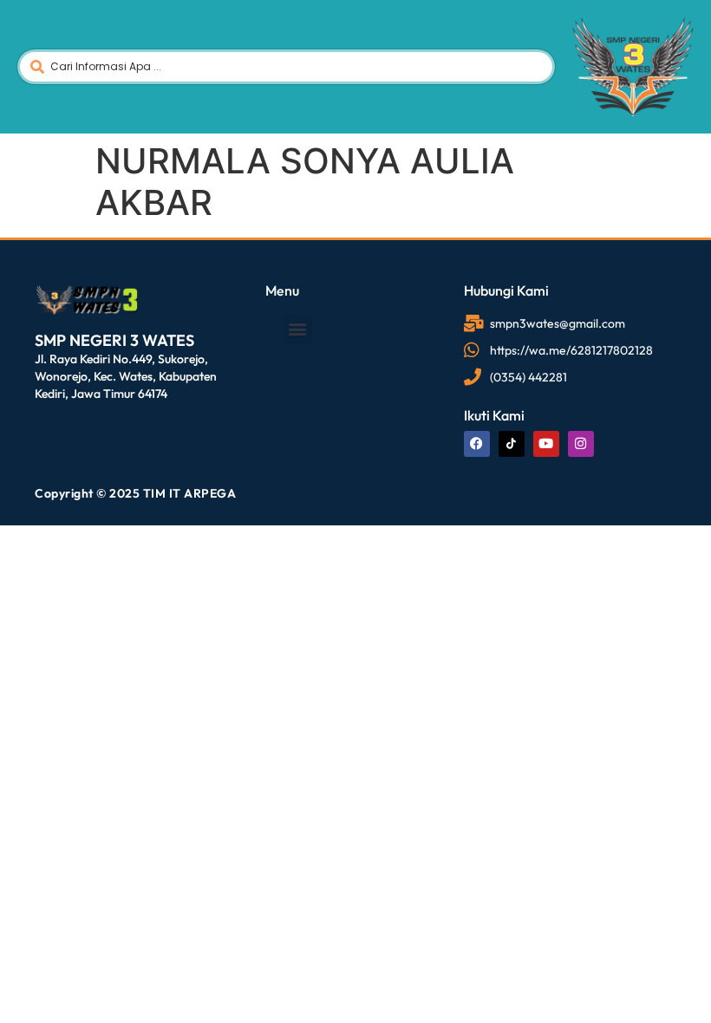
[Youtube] (546, 444)
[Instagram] (581, 444)
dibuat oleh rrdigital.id (41, 258)
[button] (298, 329)
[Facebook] (477, 444)
